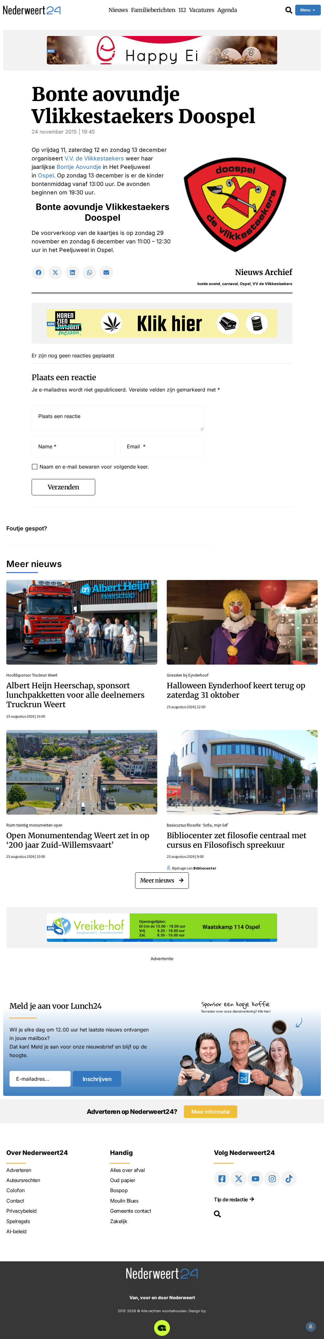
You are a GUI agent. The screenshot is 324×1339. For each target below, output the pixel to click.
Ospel (46, 175)
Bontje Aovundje (79, 167)
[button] (39, 272)
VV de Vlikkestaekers (272, 283)
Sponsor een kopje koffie (236, 1004)
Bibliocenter (204, 868)
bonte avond (208, 283)
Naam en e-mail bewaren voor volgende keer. (94, 466)
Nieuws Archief (263, 272)
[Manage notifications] (311, 1327)
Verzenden (63, 487)
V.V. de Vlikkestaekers (94, 158)
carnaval (230, 283)
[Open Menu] (314, 10)
